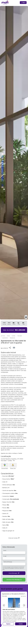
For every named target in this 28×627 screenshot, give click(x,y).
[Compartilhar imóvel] (10, 347)
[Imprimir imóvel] (14, 346)
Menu (24, 2)
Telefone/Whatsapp (8, 561)
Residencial (12, 337)
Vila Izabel (19, 335)
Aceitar (21, 624)
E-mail (5, 556)
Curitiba (13, 335)
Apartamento (5, 337)
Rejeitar (8, 624)
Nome (5, 550)
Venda (8, 335)
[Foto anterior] (2, 162)
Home (3, 335)
